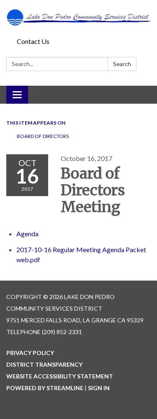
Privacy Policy (30, 352)
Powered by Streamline (44, 387)
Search (122, 63)
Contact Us (33, 41)
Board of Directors (43, 136)
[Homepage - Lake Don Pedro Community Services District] (78, 17)
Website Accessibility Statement (59, 376)
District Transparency (44, 364)
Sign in (99, 387)
